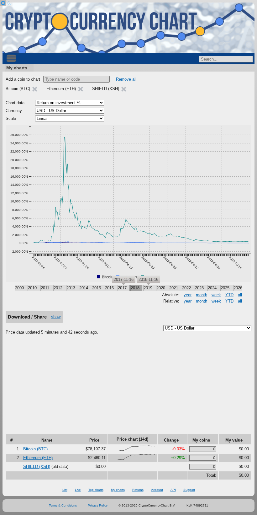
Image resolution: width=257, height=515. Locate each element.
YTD (229, 294)
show (55, 316)
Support (189, 489)
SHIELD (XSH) (36, 466)
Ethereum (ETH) (38, 457)
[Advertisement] (128, 387)
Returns (138, 489)
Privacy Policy (98, 505)
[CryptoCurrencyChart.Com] (128, 28)
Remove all (126, 79)
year (187, 294)
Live (78, 489)
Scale (11, 118)
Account (157, 489)
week (216, 294)
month (201, 294)
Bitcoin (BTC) (35, 449)
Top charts (95, 489)
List (64, 489)
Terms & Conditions (63, 505)
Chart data (15, 102)
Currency (14, 110)
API (173, 489)
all (240, 294)
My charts (16, 67)
